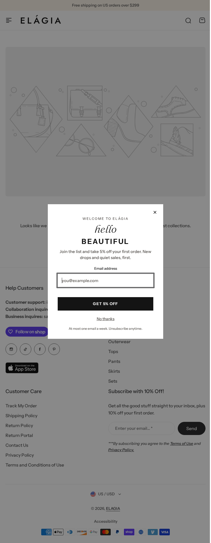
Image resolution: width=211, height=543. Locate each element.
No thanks (103, 318)
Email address (103, 268)
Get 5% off (103, 303)
